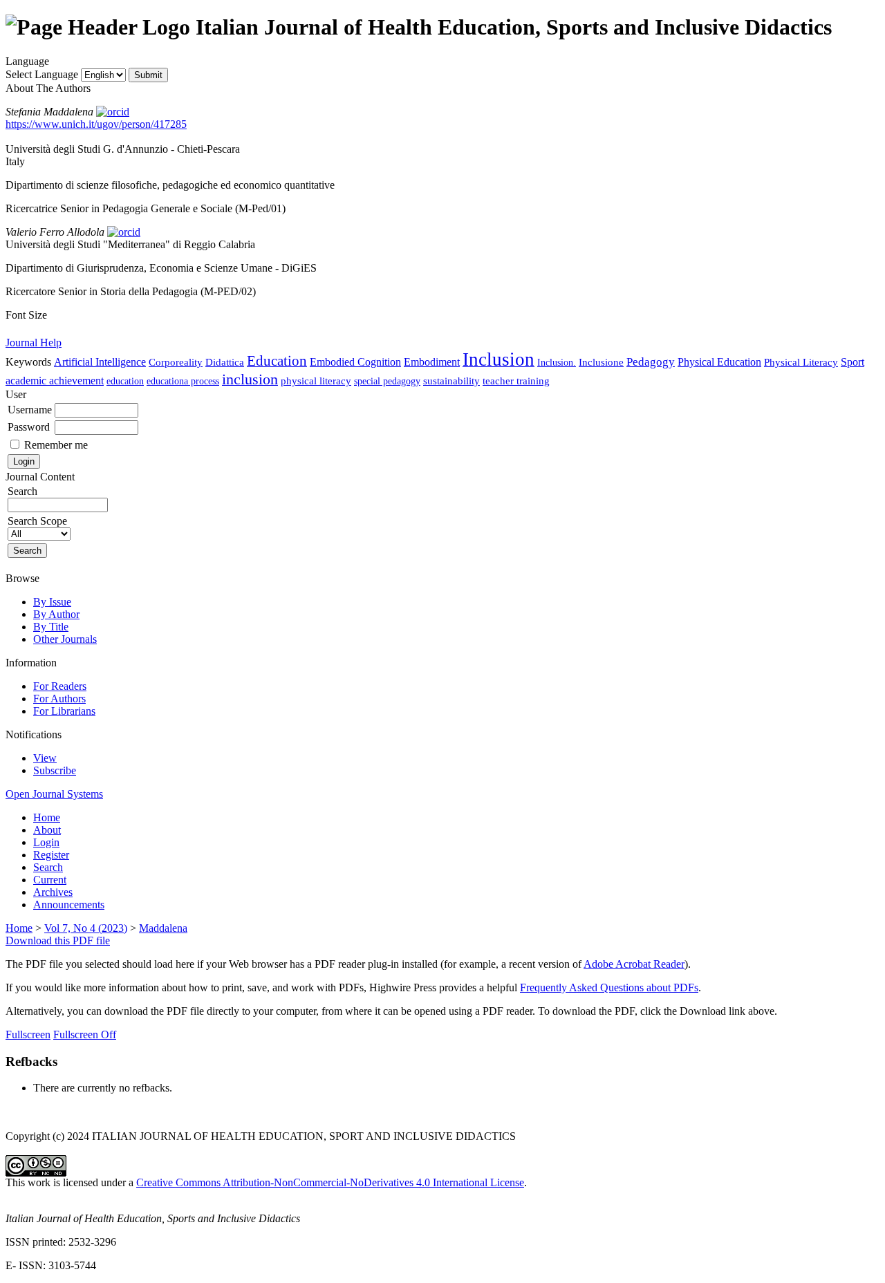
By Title (50, 627)
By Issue (52, 602)
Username (30, 409)
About (47, 830)
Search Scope (37, 521)
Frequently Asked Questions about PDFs (609, 987)
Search (48, 867)
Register (51, 855)
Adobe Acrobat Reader (634, 964)
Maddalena (163, 928)
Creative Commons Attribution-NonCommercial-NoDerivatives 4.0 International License (330, 1182)
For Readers (59, 686)
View (45, 758)
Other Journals (65, 639)
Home (46, 817)
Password (29, 427)
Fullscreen (28, 1034)
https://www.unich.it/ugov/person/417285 (96, 124)
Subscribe (54, 770)
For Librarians (64, 711)
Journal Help (34, 342)
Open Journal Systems (54, 794)
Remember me (56, 445)
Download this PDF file (58, 940)
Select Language (42, 74)
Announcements (68, 904)
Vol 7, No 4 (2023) (85, 928)
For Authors (59, 698)
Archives (53, 892)
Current (49, 880)
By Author (56, 614)
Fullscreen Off (84, 1034)
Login (46, 842)
